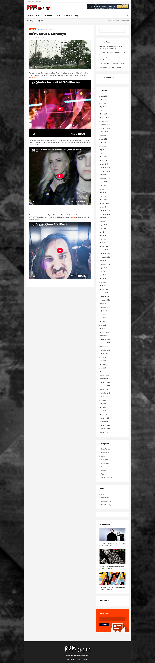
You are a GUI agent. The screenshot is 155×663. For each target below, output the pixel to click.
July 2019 (102, 400)
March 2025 (103, 157)
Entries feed (105, 498)
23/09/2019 (40, 37)
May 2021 (102, 321)
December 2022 (104, 253)
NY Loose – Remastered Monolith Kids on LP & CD (112, 53)
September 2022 (104, 264)
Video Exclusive (106, 477)
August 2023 (103, 225)
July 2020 (102, 357)
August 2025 (103, 139)
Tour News (104, 474)
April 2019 (102, 411)
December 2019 (104, 382)
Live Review (105, 463)
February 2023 (104, 246)
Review (103, 470)
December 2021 (104, 296)
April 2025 (102, 153)
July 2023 (102, 228)
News (38, 16)
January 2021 (103, 336)
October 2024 (103, 175)
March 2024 (103, 200)
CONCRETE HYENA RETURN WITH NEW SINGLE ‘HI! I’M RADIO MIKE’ (111, 47)
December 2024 (104, 167)
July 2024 (102, 185)
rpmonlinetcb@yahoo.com (34, 1)
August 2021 (103, 311)
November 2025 (104, 128)
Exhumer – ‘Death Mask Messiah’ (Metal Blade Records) (110, 59)
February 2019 (104, 418)
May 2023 (102, 235)
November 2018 (104, 429)
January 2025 (103, 164)
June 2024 (102, 189)
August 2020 (103, 353)
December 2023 (104, 210)
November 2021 (104, 300)
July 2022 (102, 271)
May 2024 (102, 192)
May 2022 (102, 278)
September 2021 (104, 307)
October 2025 (103, 132)
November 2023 (104, 214)
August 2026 (103, 96)
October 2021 (103, 303)
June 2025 (102, 146)
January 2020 (103, 378)
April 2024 (102, 196)
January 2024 (103, 207)
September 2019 (104, 393)
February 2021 (104, 332)
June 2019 (102, 404)
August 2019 (103, 396)
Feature (32, 29)
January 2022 (103, 293)
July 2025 (102, 142)
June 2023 (102, 232)
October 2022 (103, 260)
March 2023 (103, 243)
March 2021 (103, 328)
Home (109, 20)
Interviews (68, 16)
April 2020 (102, 368)
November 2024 (104, 171)
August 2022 (103, 268)
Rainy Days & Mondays (47, 34)
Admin (32, 37)
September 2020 (104, 350)
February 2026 (104, 117)
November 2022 (104, 257)
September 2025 (104, 135)
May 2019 (102, 407)
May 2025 (102, 150)
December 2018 (104, 425)
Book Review (105, 449)
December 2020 (104, 339)
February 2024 (104, 203)
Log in (103, 494)
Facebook (32, 77)
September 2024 (104, 178)
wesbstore (72, 217)
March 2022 (103, 285)
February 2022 (104, 289)
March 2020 (103, 371)
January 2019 (103, 421)
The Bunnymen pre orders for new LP (110, 67)
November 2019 (104, 386)
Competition (105, 452)
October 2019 (103, 389)
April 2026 (102, 110)
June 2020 (102, 361)
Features (58, 16)
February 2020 (104, 375)
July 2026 (102, 99)
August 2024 (103, 182)
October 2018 (103, 432)
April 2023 (102, 239)
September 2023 (104, 221)
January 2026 (103, 121)
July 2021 (102, 314)
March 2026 (103, 114)
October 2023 (103, 217)
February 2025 (104, 160)
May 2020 (102, 364)
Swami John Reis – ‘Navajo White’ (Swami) (111, 63)
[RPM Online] (38, 8)
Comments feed (106, 501)
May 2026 (102, 107)
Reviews (31, 16)
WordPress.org (106, 505)
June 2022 (102, 275)
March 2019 (103, 414)
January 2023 (103, 250)
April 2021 (102, 325)
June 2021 (102, 318)
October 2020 (103, 346)
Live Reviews (47, 16)
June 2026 (102, 103)
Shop (76, 16)
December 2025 (104, 124)
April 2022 (102, 282)
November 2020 (104, 343)
